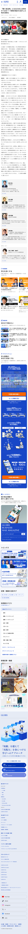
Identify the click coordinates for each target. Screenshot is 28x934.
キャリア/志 (6, 643)
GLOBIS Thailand (4, 877)
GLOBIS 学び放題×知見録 (5, 809)
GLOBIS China (3, 869)
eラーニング (3, 822)
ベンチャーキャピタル (5, 846)
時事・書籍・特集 (7, 640)
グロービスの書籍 (4, 835)
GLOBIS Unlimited (4, 811)
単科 (9, 770)
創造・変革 (5, 630)
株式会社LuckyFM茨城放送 (5, 889)
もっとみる (4, 193)
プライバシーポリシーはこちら (6, 539)
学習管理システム (4, 827)
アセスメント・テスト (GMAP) (6, 824)
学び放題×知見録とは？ (5, 605)
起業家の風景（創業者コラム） (9, 654)
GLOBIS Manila (4, 874)
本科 (9, 765)
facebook (7, 913)
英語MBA (2, 796)
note (6, 918)
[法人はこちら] (25, 2)
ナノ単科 (7, 775)
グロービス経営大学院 (8, 633)
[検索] (17, 2)
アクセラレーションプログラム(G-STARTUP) (9, 848)
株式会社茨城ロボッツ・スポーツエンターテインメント (11, 887)
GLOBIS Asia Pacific (4, 865)
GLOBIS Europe (4, 872)
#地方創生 (19, 17)
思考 (4, 613)
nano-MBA (4, 798)
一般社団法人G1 (4, 882)
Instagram (7, 905)
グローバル (5, 626)
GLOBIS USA (3, 879)
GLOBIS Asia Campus (5, 867)
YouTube (7, 896)
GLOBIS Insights (4, 840)
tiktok (6, 901)
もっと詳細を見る (14, 398)
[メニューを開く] (2, 2)
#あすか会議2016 (12, 17)
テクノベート (6, 636)
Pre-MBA (3, 801)
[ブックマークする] (17, 287)
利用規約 (6, 924)
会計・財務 (5, 623)
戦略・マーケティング (8, 616)
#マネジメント (4, 17)
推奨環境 (19, 924)
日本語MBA (3, 788)
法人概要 (2, 924)
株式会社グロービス (4, 856)
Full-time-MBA (4, 803)
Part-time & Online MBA (6, 805)
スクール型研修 (4, 820)
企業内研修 (3, 817)
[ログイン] (20, 2)
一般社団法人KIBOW (4, 885)
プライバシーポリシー (13, 924)
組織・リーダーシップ (8, 619)
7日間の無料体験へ (14, 394)
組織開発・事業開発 (4, 829)
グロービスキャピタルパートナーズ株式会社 (9, 861)
